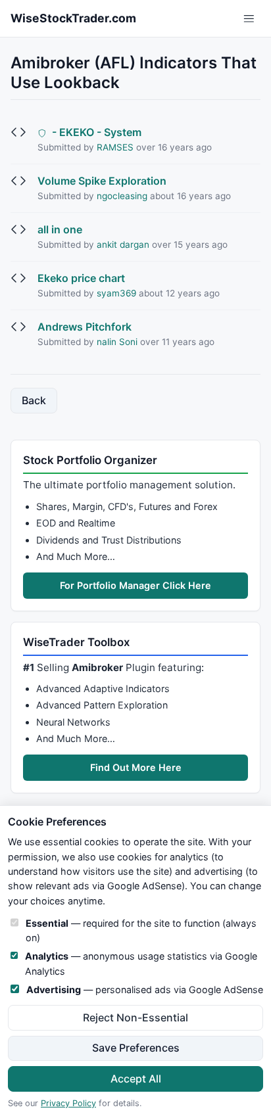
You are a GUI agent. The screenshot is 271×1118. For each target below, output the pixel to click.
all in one (59, 229)
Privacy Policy (68, 1103)
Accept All (136, 1078)
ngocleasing (122, 196)
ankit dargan (123, 244)
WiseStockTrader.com (73, 18)
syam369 (116, 293)
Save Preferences (136, 1047)
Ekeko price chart (81, 278)
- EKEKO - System (95, 132)
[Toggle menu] (248, 18)
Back (34, 400)
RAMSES (115, 147)
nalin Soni (117, 342)
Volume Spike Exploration (101, 180)
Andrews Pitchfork (84, 326)
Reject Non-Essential (135, 1017)
